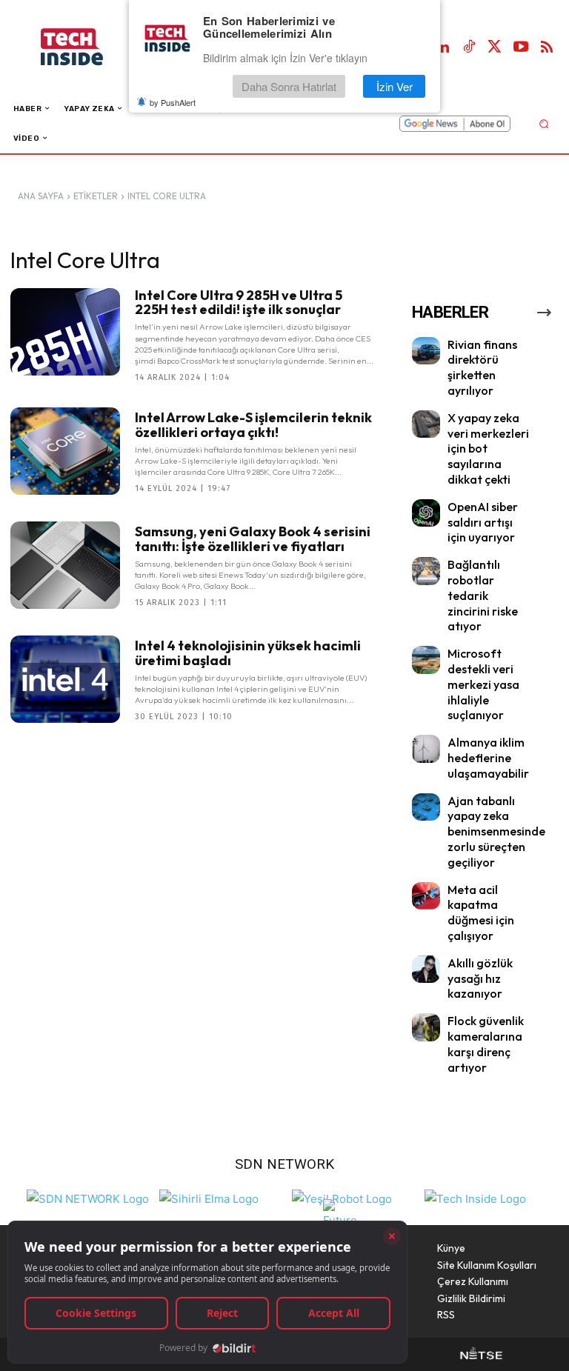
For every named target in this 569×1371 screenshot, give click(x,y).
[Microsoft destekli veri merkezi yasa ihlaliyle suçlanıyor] (426, 660)
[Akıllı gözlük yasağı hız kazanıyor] (426, 969)
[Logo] (87, 47)
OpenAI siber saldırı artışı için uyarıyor (482, 522)
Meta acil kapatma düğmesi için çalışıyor (480, 912)
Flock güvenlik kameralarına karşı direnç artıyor (485, 1043)
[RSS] (547, 47)
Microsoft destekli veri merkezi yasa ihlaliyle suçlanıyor (483, 684)
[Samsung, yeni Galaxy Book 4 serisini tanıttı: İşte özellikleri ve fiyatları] (65, 565)
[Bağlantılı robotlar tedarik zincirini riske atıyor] (426, 571)
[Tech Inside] (475, 1197)
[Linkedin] (443, 47)
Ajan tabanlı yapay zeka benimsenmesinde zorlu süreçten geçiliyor (496, 831)
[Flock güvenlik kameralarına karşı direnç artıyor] (426, 1027)
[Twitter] (495, 47)
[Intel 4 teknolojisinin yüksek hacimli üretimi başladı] (65, 679)
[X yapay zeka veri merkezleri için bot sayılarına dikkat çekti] (426, 424)
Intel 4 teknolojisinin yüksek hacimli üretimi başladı (248, 653)
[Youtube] (521, 47)
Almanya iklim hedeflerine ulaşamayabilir (488, 758)
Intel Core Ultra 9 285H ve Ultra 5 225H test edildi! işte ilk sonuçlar (238, 302)
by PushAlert (173, 102)
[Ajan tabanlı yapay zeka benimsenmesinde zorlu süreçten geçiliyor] (426, 807)
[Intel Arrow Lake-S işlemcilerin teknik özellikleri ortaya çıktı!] (65, 451)
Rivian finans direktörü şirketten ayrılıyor (482, 367)
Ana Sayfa (41, 195)
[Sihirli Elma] (209, 1197)
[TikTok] (469, 47)
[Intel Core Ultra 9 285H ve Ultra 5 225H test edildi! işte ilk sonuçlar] (65, 332)
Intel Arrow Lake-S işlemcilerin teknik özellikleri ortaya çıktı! (253, 425)
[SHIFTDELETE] (88, 1197)
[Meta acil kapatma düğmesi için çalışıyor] (426, 896)
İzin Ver (394, 86)
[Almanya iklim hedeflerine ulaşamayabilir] (426, 749)
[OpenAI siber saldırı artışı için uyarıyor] (426, 513)
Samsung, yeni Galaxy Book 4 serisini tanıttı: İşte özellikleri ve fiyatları (252, 539)
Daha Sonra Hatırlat (289, 86)
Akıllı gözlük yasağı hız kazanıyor (480, 978)
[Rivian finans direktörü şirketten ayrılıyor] (426, 351)
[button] (543, 123)
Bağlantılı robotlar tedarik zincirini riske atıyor (482, 595)
